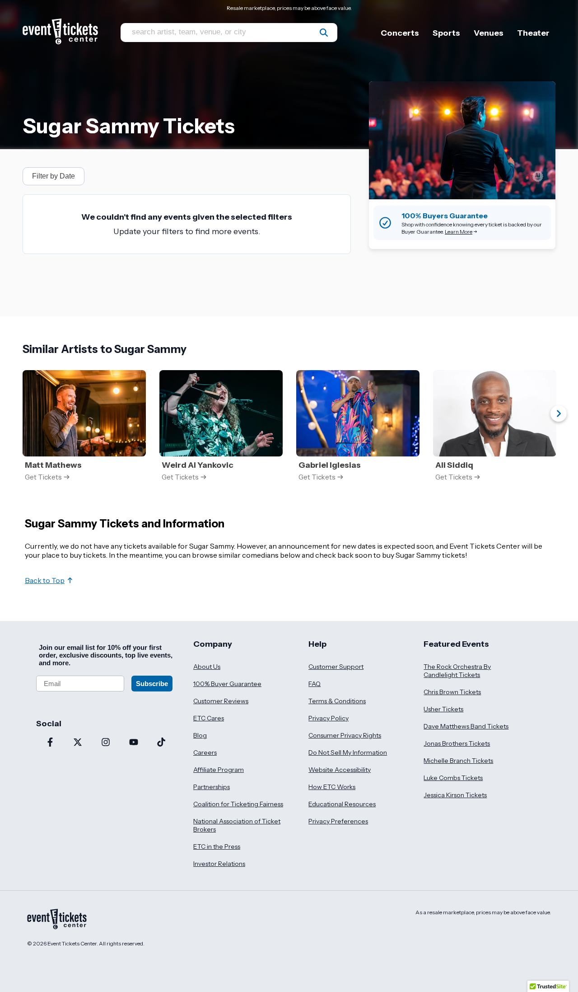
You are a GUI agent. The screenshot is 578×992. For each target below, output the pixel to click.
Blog (200, 735)
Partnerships (211, 787)
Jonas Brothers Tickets (457, 743)
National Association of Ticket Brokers (236, 825)
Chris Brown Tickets (452, 692)
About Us (206, 667)
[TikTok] (161, 743)
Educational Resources (342, 804)
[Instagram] (106, 743)
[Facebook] (50, 743)
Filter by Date (53, 176)
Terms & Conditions (337, 701)
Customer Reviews (220, 701)
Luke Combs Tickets (453, 778)
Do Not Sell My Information (347, 752)
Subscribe (152, 683)
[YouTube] (134, 743)
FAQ (314, 684)
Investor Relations (219, 864)
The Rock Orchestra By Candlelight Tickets (457, 671)
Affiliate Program (218, 770)
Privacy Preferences (338, 821)
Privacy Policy (328, 718)
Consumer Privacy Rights (344, 735)
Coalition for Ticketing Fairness (238, 804)
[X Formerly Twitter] (78, 743)
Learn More (458, 231)
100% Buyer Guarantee (227, 684)
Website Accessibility (339, 770)
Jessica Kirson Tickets (455, 795)
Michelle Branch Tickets (458, 761)
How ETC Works (331, 787)
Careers (205, 752)
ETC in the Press (216, 846)
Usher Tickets (443, 709)
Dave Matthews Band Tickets (466, 726)
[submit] (324, 33)
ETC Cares (208, 718)
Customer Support (336, 667)
